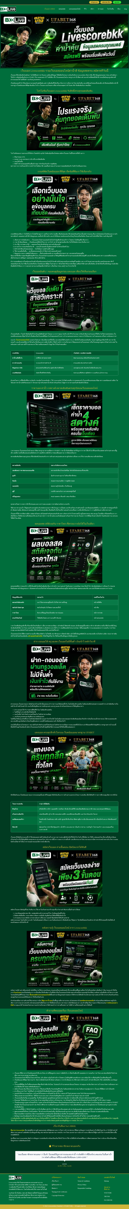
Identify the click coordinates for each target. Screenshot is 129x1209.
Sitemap (106, 1181)
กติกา (92, 9)
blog (125, 9)
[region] (64, 363)
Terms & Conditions (84, 1181)
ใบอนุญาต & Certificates (59, 1192)
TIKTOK (107, 1196)
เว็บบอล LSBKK (49, 9)
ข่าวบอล (100, 9)
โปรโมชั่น (110, 9)
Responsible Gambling (84, 1188)
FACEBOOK (108, 1200)
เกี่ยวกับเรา (55, 1181)
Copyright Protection (58, 1195)
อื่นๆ (119, 9)
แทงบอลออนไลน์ (74, 9)
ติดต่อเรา (55, 1188)
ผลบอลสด (62, 9)
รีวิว (85, 9)
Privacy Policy (82, 1184)
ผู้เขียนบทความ (57, 1184)
